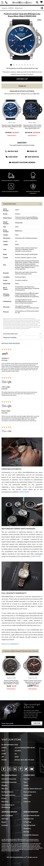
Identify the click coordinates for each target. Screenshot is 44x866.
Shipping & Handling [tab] (9, 337)
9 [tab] (33, 65)
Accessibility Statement (31, 835)
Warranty (5, 788)
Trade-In (22, 86)
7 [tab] (27, 65)
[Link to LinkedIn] (15, 769)
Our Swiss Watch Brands (31, 815)
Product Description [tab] (9, 204)
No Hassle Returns (7, 792)
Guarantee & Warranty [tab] (10, 334)
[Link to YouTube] (32, 769)
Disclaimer (5, 801)
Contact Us (27, 801)
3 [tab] (16, 65)
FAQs (25, 798)
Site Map (26, 832)
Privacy (4, 798)
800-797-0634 (29, 760)
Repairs (4, 822)
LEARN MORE (24, 492)
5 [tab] (22, 65)
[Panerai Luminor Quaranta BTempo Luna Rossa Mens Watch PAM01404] (22, 39)
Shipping (4, 785)
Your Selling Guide (29, 825)
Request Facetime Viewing (23, 162)
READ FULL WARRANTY (10, 644)
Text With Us (33, 157)
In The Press (27, 822)
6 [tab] (25, 65)
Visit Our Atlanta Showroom (33, 788)
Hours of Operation (30, 792)
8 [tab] (30, 65)
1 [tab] (11, 65)
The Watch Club (29, 819)
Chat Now (12, 157)
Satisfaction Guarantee (9, 779)
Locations (5, 825)
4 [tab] (19, 65)
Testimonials (28, 795)
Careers (26, 785)
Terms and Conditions (8, 795)
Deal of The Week (7, 815)
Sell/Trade (5, 819)
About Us (26, 779)
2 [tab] (14, 65)
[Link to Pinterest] (20, 769)
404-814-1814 (6, 2)
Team (25, 782)
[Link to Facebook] (4, 769)
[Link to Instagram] (9, 769)
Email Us (33, 151)
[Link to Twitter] (26, 769)
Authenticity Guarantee (9, 782)
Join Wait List (22, 79)
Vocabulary (27, 828)
